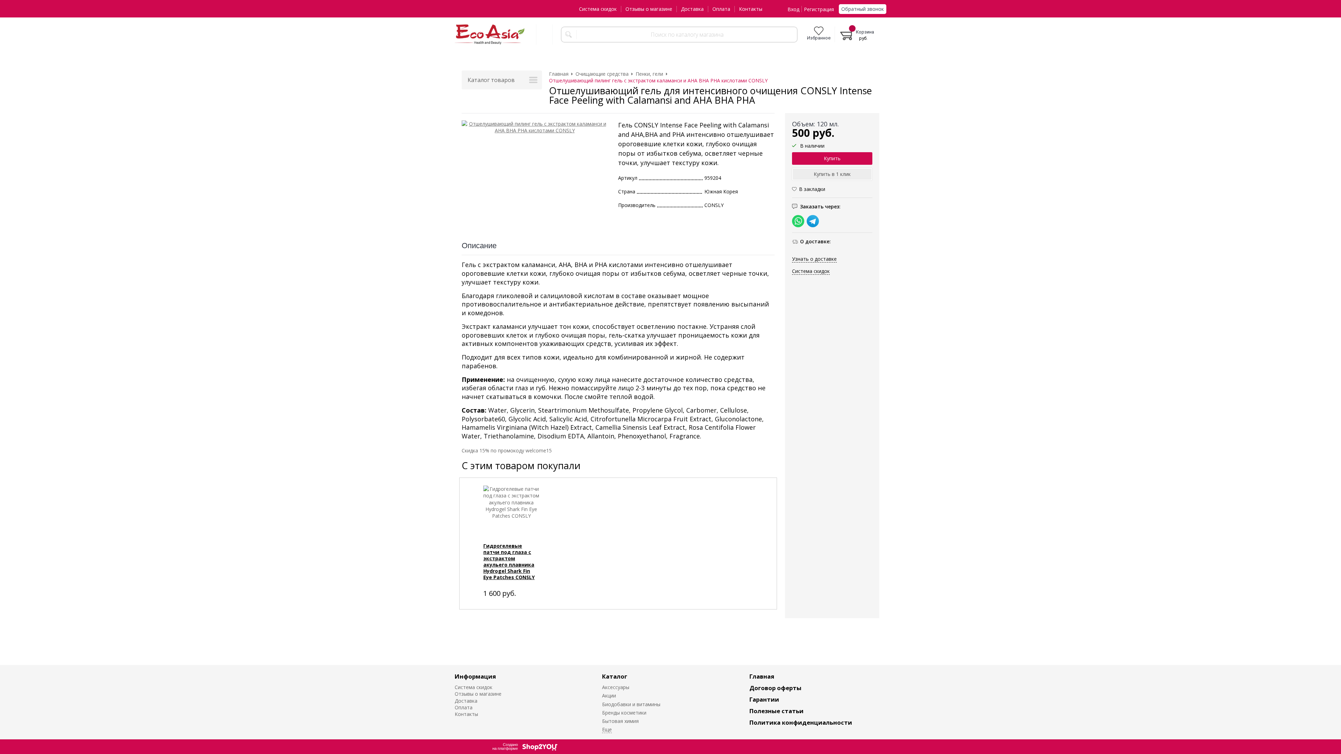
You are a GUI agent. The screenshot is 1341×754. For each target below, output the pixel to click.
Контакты (750, 9)
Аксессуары (615, 687)
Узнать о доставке (814, 259)
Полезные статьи (776, 711)
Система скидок (598, 9)
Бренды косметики (624, 712)
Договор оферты (775, 688)
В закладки (812, 189)
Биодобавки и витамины (631, 704)
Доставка (692, 9)
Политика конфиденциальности (800, 722)
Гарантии (764, 699)
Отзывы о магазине (648, 9)
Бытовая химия (620, 721)
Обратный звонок (862, 9)
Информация (475, 676)
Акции (609, 695)
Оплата (721, 9)
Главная (761, 676)
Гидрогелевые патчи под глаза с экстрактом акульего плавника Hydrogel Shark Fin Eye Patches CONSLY (509, 561)
